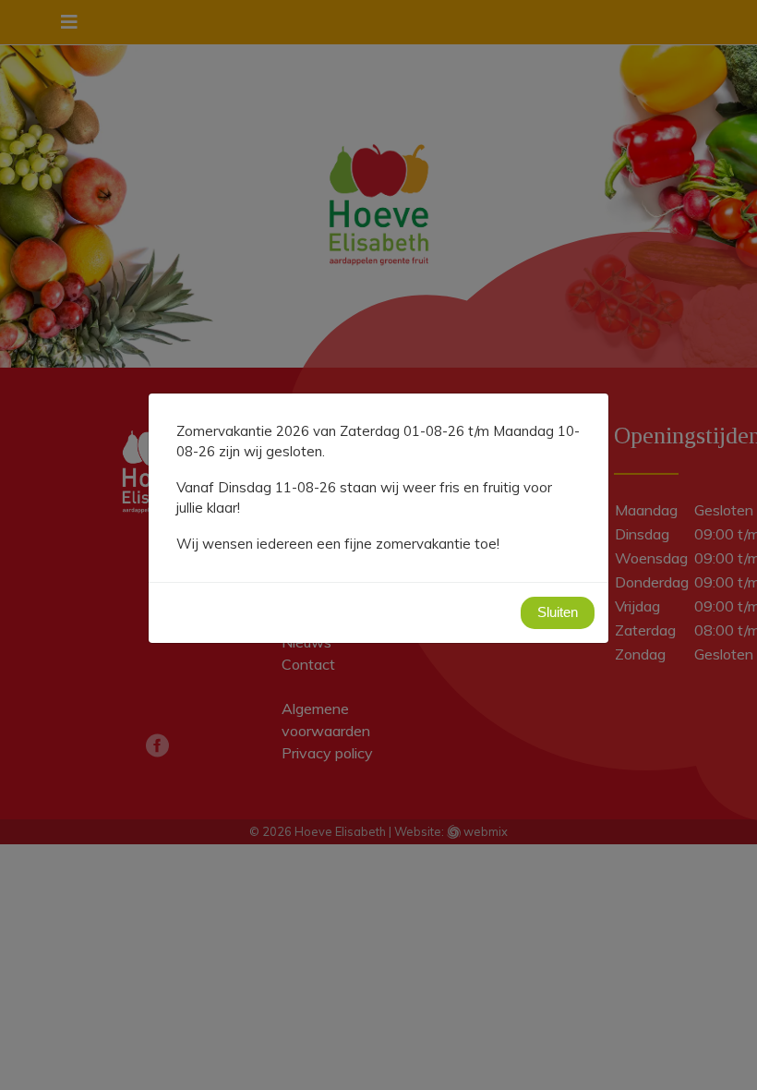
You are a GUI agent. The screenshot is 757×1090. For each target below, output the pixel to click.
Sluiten (557, 612)
